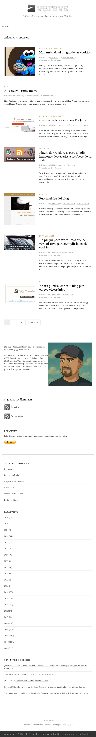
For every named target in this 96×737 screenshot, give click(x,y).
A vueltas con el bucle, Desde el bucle (37, 674)
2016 (6, 580)
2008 (6, 629)
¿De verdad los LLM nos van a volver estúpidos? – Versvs (29, 666)
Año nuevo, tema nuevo (21, 91)
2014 (6, 592)
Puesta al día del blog (54, 198)
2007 (6, 636)
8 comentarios (82, 125)
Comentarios (16, 416)
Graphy (55, 725)
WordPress (39, 725)
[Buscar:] (92, 26)
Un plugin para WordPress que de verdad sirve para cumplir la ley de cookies (63, 243)
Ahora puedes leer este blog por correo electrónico (61, 288)
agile (16, 349)
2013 (6, 598)
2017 (6, 573)
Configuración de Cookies (77, 734)
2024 (6, 530)
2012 (6, 604)
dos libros (22, 355)
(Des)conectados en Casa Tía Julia (62, 120)
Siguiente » (33, 322)
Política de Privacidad (28, 734)
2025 (6, 524)
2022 (6, 542)
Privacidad (9, 487)
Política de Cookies (51, 734)
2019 (6, 561)
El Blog (43, 48)
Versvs (51, 720)
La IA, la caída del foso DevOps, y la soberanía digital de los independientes (51, 687)
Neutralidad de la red (13, 494)
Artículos (14, 407)
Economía (8, 469)
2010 (6, 617)
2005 (6, 648)
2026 (6, 517)
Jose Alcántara (19, 347)
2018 (6, 567)
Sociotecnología (11, 475)
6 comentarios (47, 95)
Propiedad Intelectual (14, 481)
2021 (6, 549)
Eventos (43, 116)
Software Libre (56, 48)
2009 (6, 623)
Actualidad (44, 149)
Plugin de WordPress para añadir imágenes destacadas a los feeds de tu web (65, 156)
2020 (6, 555)
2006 (6, 642)
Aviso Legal (9, 734)
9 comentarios (83, 203)
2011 (6, 611)
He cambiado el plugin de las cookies (65, 52)
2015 (6, 586)
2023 (6, 536)
